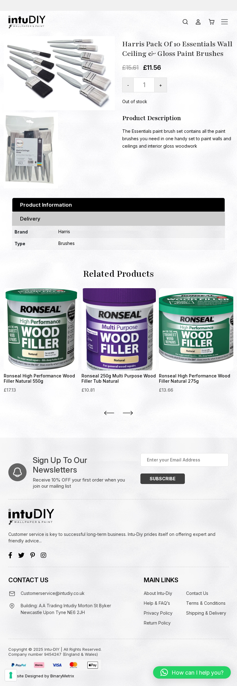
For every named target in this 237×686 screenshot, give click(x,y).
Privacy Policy (158, 613)
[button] (192, 672)
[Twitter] (21, 555)
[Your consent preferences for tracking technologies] (11, 675)
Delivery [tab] (30, 219)
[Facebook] (10, 555)
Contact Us (197, 593)
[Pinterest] (32, 555)
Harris (64, 231)
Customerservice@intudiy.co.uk (53, 593)
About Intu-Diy (158, 593)
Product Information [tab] (46, 205)
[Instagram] (43, 555)
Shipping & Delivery (206, 613)
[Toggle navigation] (224, 21)
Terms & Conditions (206, 603)
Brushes (66, 243)
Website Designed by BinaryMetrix (41, 675)
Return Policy (157, 622)
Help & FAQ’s (157, 603)
